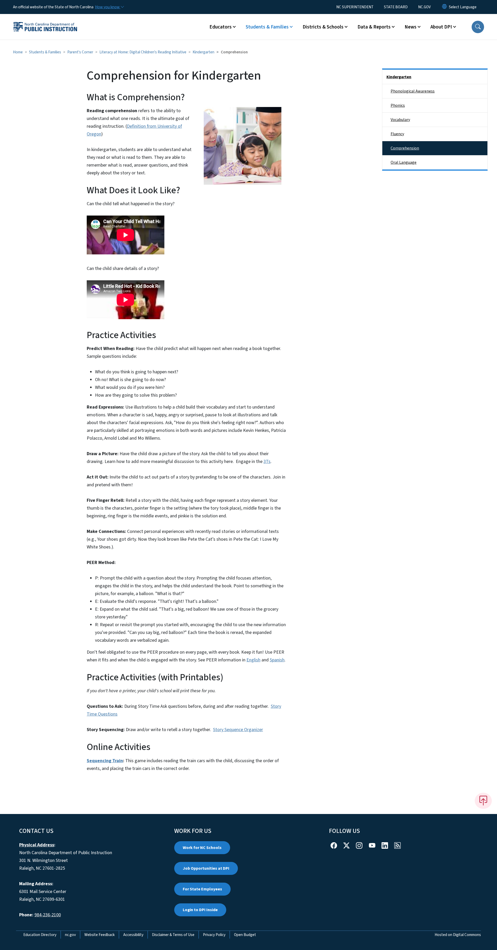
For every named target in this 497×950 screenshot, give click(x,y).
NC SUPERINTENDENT (355, 7)
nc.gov (70, 935)
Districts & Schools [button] (323, 27)
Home (18, 52)
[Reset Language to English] (444, 7)
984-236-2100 (47, 915)
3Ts (267, 461)
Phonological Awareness (413, 91)
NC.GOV (424, 7)
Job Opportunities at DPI (206, 868)
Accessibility (133, 935)
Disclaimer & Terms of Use (173, 935)
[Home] (45, 21)
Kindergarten (203, 52)
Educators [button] (220, 27)
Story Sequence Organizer (238, 729)
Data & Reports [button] (374, 27)
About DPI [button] (441, 27)
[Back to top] (483, 801)
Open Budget (245, 935)
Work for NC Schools (202, 848)
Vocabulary (400, 120)
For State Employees (202, 889)
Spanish (277, 660)
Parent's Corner (80, 52)
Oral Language (403, 162)
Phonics (398, 105)
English (253, 660)
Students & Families (45, 52)
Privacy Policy (214, 935)
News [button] (410, 27)
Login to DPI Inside (200, 910)
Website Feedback (99, 935)
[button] (478, 27)
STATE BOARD (396, 7)
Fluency (397, 134)
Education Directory (39, 935)
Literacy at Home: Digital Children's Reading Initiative (142, 52)
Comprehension (405, 148)
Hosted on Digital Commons (458, 935)
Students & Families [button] (267, 27)
